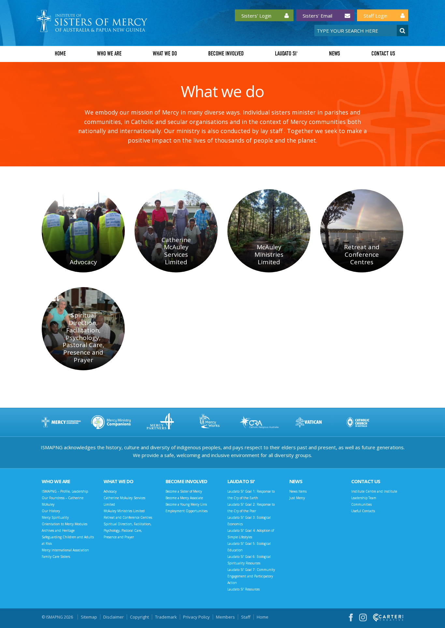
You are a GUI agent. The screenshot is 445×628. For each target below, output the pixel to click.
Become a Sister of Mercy (183, 491)
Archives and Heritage (58, 530)
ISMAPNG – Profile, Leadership (65, 491)
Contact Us (383, 53)
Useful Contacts (363, 511)
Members (225, 617)
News (334, 53)
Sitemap (89, 617)
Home (60, 53)
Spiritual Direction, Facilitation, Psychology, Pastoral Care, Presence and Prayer (127, 530)
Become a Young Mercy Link (186, 504)
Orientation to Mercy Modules (64, 524)
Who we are (109, 53)
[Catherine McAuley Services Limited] (176, 230)
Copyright (139, 617)
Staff (246, 617)
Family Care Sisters (56, 556)
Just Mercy (297, 498)
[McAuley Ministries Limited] (268, 230)
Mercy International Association (65, 550)
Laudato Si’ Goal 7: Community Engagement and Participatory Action (251, 576)
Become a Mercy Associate (184, 498)
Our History (51, 511)
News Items (298, 491)
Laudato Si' (286, 53)
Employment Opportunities (186, 511)
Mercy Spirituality (55, 517)
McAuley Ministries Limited (124, 511)
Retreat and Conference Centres (128, 517)
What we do (165, 53)
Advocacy (110, 491)
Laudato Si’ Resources (243, 589)
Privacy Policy (196, 617)
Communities (361, 504)
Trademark (166, 617)
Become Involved (226, 53)
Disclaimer (113, 617)
